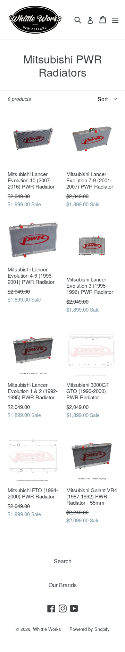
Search (63, 561)
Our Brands (63, 585)
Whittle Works (47, 629)
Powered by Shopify (89, 629)
